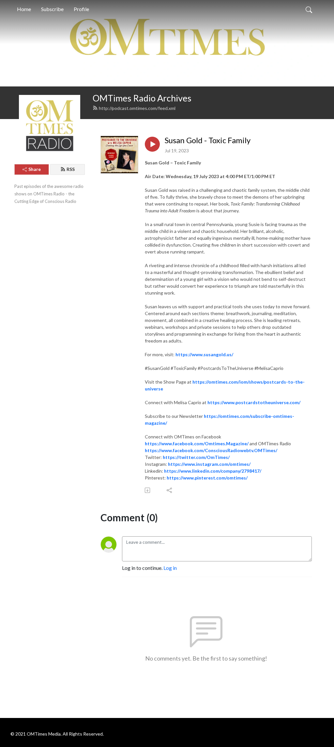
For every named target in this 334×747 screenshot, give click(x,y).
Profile (81, 9)
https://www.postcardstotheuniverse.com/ (253, 402)
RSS (71, 169)
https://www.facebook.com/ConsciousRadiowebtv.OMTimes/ (211, 450)
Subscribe (52, 9)
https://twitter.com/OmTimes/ (196, 457)
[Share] (170, 490)
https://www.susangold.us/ (204, 354)
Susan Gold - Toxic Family (207, 140)
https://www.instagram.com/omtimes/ (209, 464)
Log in (170, 568)
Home (24, 9)
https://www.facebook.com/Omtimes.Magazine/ (197, 443)
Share (34, 169)
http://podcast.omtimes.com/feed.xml (137, 108)
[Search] (309, 9)
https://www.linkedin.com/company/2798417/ (212, 471)
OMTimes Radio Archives (142, 98)
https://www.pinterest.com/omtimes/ (207, 477)
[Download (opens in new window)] (148, 490)
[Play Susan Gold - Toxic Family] (152, 144)
